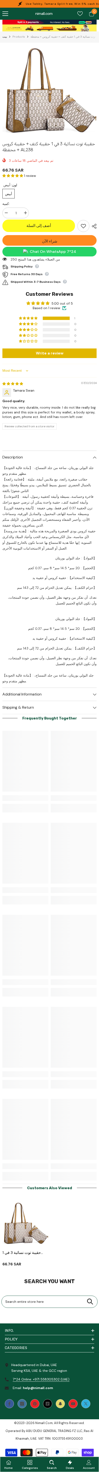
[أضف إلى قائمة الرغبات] (83, 226)
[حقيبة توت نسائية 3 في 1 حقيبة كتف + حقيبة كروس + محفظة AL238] (25, 1223)
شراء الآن (49, 241)
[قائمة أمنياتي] (80, 13)
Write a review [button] (49, 353)
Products (18, 37)
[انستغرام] (22, 1403)
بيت (4, 37)
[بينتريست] (34, 1403)
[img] (12, 384)
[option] (49, 91)
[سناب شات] (60, 1403)
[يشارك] (93, 226)
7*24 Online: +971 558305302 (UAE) (41, 1379)
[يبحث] (90, 1302)
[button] (13, 176)
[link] (49, 22)
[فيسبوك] (9, 1403)
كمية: (6, 204)
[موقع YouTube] (73, 1403)
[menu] (5, 14)
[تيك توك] (47, 1403)
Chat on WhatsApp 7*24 (53, 251)
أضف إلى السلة (38, 225)
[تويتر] (85, 1403)
